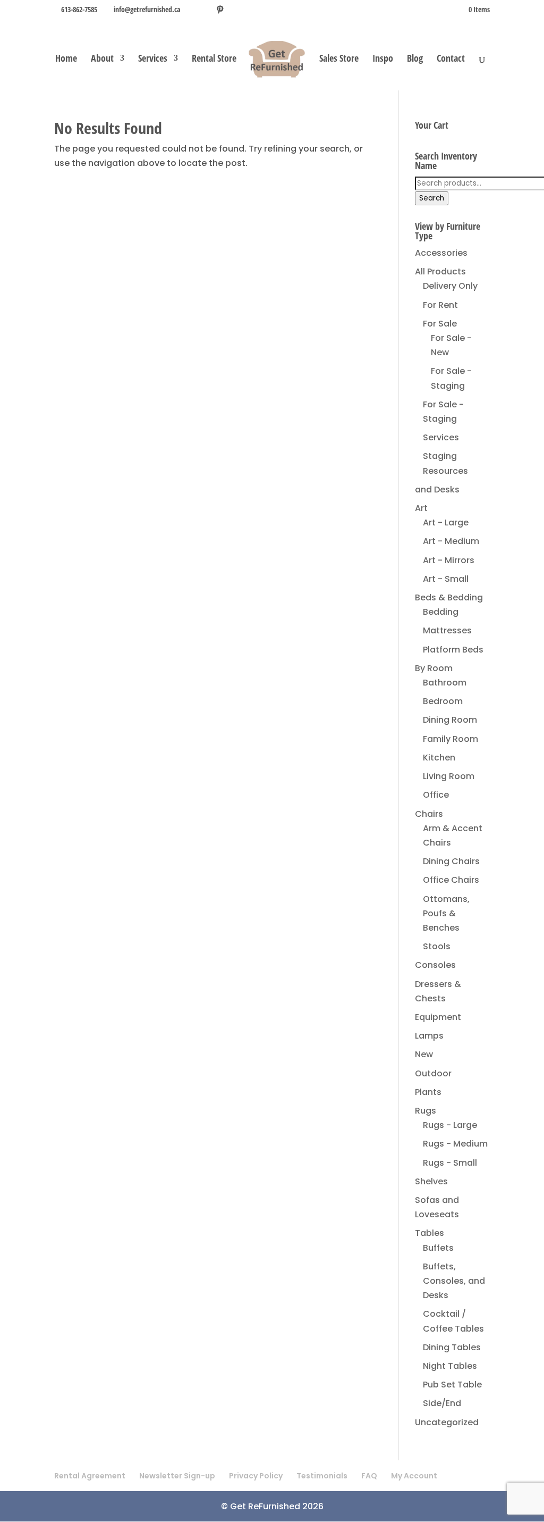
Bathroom (444, 682)
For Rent (440, 305)
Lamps (429, 1036)
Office (436, 795)
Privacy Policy (256, 1475)
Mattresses (447, 630)
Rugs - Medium (455, 1144)
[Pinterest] (220, 9)
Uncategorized (447, 1422)
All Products (440, 271)
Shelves (431, 1181)
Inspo (382, 59)
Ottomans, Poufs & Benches (446, 913)
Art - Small (446, 579)
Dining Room (450, 720)
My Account (414, 1475)
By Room (434, 668)
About (102, 59)
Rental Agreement (89, 1475)
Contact (451, 59)
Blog (415, 59)
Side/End (442, 1403)
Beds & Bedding (449, 597)
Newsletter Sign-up (177, 1475)
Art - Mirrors (448, 560)
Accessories (441, 253)
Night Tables (450, 1366)
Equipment (438, 1017)
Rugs (425, 1111)
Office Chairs (451, 880)
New (424, 1054)
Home (66, 59)
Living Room (448, 776)
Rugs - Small (450, 1163)
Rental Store (214, 59)
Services (152, 59)
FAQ (369, 1475)
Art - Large (446, 522)
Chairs (429, 814)
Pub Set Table (452, 1384)
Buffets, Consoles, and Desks (454, 1280)
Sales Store (339, 59)
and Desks (437, 489)
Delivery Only (450, 286)
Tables (429, 1233)
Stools (436, 946)
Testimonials (321, 1475)
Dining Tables (452, 1347)
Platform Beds (453, 649)
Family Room (450, 739)
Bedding (440, 612)
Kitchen (439, 757)
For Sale (440, 323)
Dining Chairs (451, 861)
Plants (428, 1092)
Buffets (438, 1248)
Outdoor (433, 1073)
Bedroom (443, 701)
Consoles (435, 965)
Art (421, 508)
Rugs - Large (450, 1125)
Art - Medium (451, 541)
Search (431, 198)
